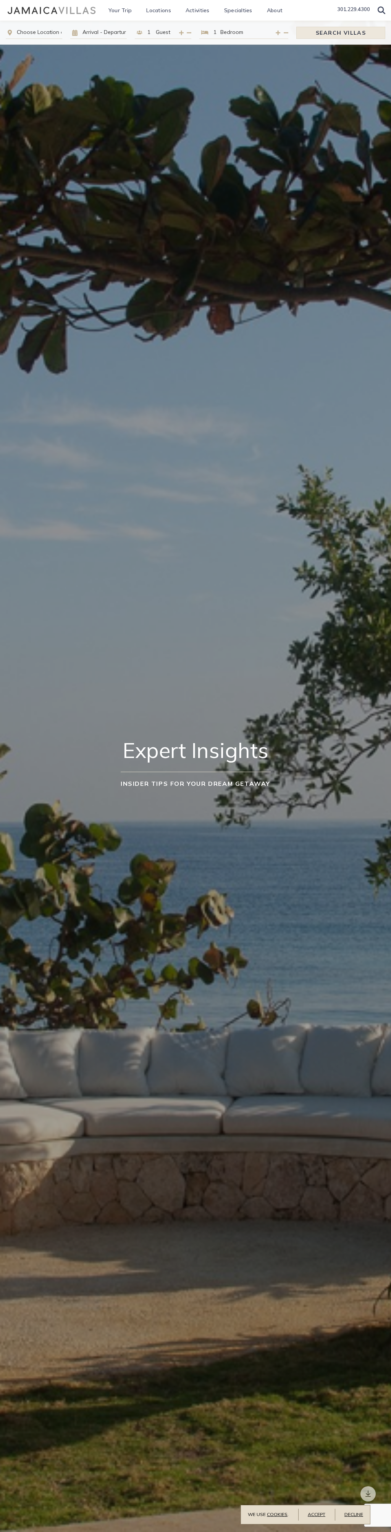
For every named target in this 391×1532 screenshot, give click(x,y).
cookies (277, 1514)
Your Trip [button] (120, 10)
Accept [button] (316, 1514)
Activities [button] (198, 10)
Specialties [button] (238, 10)
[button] (381, 10)
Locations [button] (158, 10)
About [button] (275, 10)
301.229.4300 (353, 9)
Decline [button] (353, 1514)
